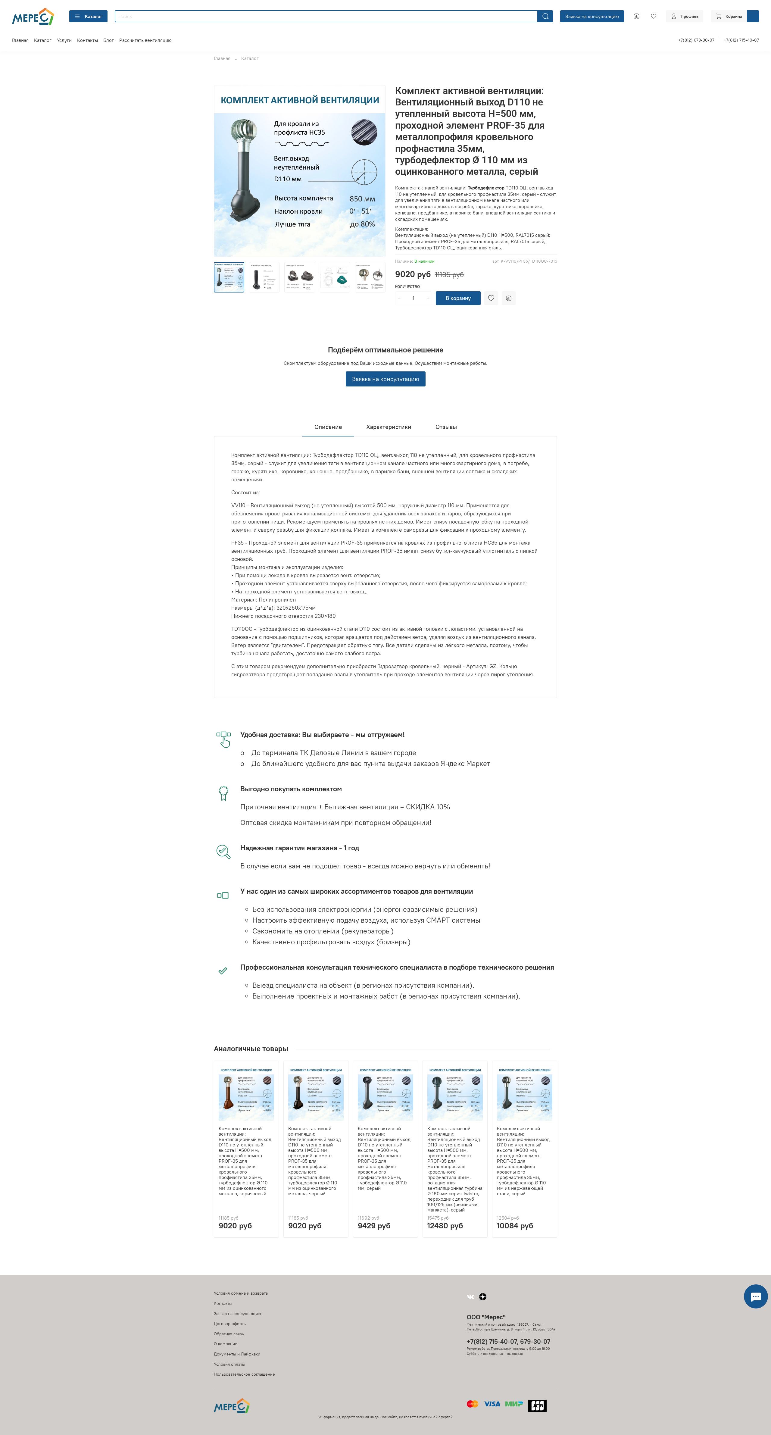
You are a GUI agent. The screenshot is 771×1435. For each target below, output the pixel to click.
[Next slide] (376, 171)
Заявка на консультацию (592, 16)
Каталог (93, 16)
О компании (225, 1343)
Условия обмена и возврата (241, 1293)
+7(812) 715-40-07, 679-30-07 (508, 1341)
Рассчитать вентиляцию (145, 40)
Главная (20, 40)
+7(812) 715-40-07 (741, 40)
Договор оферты (230, 1323)
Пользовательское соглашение (244, 1374)
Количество (407, 286)
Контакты (87, 40)
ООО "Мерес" (486, 1317)
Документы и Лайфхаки (237, 1354)
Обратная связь (229, 1334)
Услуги (64, 40)
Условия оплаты (229, 1364)
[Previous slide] (223, 171)
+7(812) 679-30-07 (696, 40)
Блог (108, 40)
